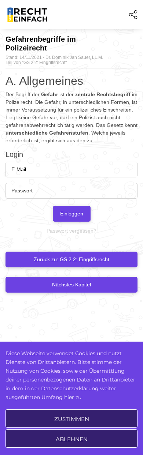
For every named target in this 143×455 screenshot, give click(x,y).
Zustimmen (71, 418)
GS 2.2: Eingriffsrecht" (45, 62)
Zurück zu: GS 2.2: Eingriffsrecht (71, 259)
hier (69, 397)
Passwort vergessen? (71, 231)
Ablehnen (72, 439)
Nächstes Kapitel (71, 284)
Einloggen (71, 214)
